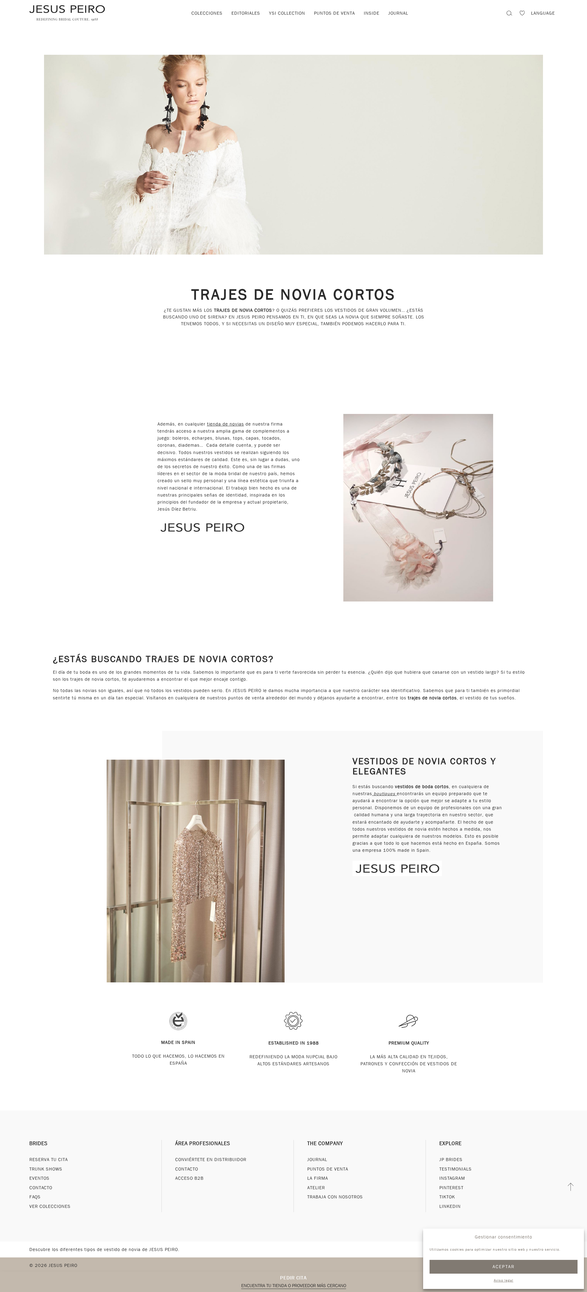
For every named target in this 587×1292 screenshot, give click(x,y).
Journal (398, 13)
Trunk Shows (45, 1169)
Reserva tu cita (48, 1160)
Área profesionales (202, 1144)
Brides (38, 1144)
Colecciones (207, 13)
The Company (325, 1144)
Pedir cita (293, 1278)
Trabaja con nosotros (335, 1197)
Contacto (40, 1188)
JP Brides (451, 1160)
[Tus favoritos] (522, 14)
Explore (450, 1144)
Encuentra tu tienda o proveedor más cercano (293, 1286)
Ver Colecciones (50, 1206)
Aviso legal (503, 1280)
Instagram (452, 1178)
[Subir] (571, 1187)
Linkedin (450, 1206)
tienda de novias (225, 424)
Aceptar (504, 1267)
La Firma (317, 1178)
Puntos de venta (334, 13)
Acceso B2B (189, 1178)
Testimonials (455, 1169)
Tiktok (447, 1197)
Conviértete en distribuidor (210, 1160)
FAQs (35, 1197)
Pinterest (451, 1188)
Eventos (39, 1178)
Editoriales (245, 13)
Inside (371, 13)
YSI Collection (287, 13)
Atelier (316, 1188)
